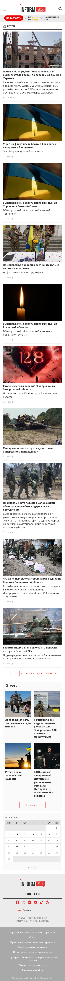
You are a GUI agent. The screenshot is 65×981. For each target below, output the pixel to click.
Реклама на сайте (32, 970)
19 (25, 846)
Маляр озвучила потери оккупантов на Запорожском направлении (28, 449)
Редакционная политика (32, 947)
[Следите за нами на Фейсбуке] (17, 903)
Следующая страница (41, 673)
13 (33, 840)
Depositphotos (46, 978)
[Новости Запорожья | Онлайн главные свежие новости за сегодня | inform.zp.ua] (33, 9)
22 (49, 846)
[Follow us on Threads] (47, 903)
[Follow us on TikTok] (41, 903)
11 (17, 840)
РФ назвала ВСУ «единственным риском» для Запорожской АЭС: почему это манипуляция (45, 728)
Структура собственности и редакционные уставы (32, 958)
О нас (32, 937)
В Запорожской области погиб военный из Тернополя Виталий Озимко (30, 204)
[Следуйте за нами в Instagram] (23, 903)
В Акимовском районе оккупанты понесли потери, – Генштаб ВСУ (30, 649)
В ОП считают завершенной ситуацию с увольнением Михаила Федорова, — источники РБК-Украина (44, 783)
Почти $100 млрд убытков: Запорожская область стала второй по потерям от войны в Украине (32, 75)
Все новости (32, 805)
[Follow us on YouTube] (35, 903)
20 (33, 846)
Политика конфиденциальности (32, 952)
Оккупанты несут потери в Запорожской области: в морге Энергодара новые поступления (29, 506)
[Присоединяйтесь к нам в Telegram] (29, 903)
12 (25, 840)
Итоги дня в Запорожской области (14, 775)
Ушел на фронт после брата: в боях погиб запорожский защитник (29, 145)
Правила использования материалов (32, 932)
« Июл (31, 867)
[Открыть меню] (4, 9)
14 (41, 840)
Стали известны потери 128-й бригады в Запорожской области (29, 387)
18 (17, 846)
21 (41, 846)
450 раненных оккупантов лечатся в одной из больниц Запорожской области (32, 580)
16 (56, 840)
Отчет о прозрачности (32, 965)
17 (9, 846)
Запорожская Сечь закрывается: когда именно (18, 723)
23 (56, 846)
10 (9, 840)
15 (49, 840)
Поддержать (13, 18)
